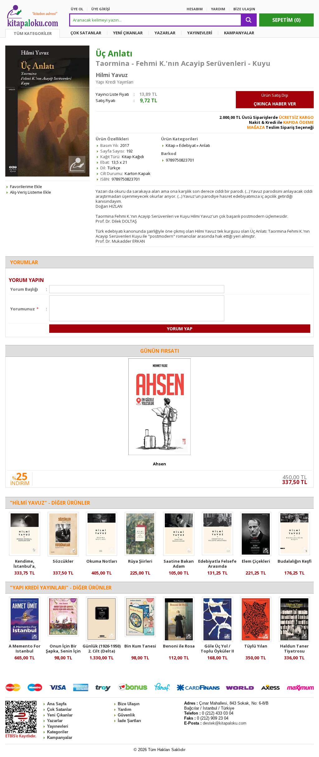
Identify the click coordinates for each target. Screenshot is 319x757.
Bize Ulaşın (129, 703)
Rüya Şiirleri (140, 561)
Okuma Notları (101, 561)
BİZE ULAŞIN (244, 9)
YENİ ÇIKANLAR (128, 33)
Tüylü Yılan (255, 646)
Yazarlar (55, 720)
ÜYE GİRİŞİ (100, 9)
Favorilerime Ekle (26, 186)
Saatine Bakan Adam (179, 563)
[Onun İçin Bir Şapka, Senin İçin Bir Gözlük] (63, 635)
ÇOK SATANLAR (85, 33)
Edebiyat (187, 145)
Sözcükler (63, 561)
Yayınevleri (57, 726)
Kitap (170, 145)
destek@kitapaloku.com (224, 723)
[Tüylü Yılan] (255, 640)
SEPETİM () (286, 20)
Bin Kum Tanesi (140, 646)
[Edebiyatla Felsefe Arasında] (217, 553)
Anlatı (204, 145)
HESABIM (195, 9)
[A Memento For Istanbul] (24, 640)
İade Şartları (129, 720)
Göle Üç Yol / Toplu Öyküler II (217, 648)
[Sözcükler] (63, 555)
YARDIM (218, 9)
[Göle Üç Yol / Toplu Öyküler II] (217, 640)
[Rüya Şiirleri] (140, 554)
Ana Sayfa (56, 703)
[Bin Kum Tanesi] (140, 635)
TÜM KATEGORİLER (33, 33)
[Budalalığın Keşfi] (294, 553)
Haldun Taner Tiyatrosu (294, 648)
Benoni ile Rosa (179, 646)
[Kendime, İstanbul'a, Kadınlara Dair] (24, 554)
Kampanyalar (59, 737)
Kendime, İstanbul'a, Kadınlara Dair (24, 566)
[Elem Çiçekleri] (255, 554)
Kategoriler (57, 732)
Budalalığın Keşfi (295, 561)
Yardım (124, 709)
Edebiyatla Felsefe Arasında (217, 563)
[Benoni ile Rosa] (178, 640)
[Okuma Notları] (101, 554)
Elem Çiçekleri (256, 561)
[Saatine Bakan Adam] (178, 554)
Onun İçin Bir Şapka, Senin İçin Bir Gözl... (63, 651)
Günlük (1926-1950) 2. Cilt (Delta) (102, 648)
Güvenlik (126, 715)
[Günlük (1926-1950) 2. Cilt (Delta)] (101, 640)
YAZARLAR (165, 33)
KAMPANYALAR (239, 33)
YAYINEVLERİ (199, 33)
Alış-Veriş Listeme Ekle (30, 192)
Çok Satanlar (59, 709)
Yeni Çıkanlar (60, 715)
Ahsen (159, 464)
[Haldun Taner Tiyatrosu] (294, 640)
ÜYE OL (77, 9)
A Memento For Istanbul (24, 648)
